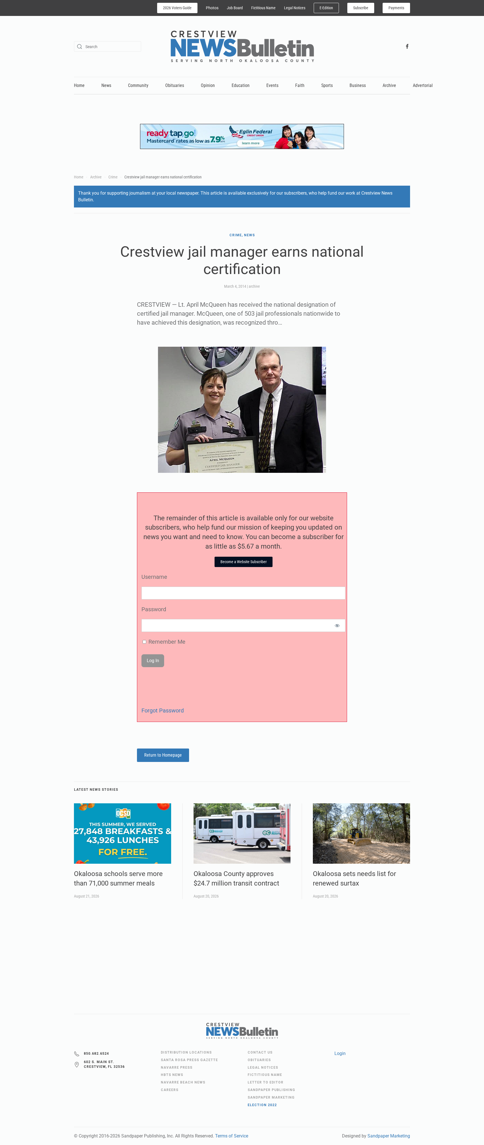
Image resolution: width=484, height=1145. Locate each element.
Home (79, 85)
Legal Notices (294, 8)
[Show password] (337, 625)
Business (358, 85)
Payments (396, 8)
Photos (212, 8)
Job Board (235, 8)
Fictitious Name (263, 8)
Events (272, 85)
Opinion (208, 85)
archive (254, 286)
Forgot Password (162, 710)
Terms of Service (231, 1136)
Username (154, 576)
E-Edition (326, 8)
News (106, 85)
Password (153, 609)
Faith (299, 85)
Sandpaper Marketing (388, 1136)
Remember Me (166, 641)
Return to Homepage (163, 755)
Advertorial (423, 85)
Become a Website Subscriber (243, 561)
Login (340, 1053)
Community (138, 85)
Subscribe (360, 8)
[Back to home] (242, 46)
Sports (327, 85)
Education (241, 85)
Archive (389, 85)
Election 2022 (262, 1105)
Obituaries (174, 85)
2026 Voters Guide (177, 8)
